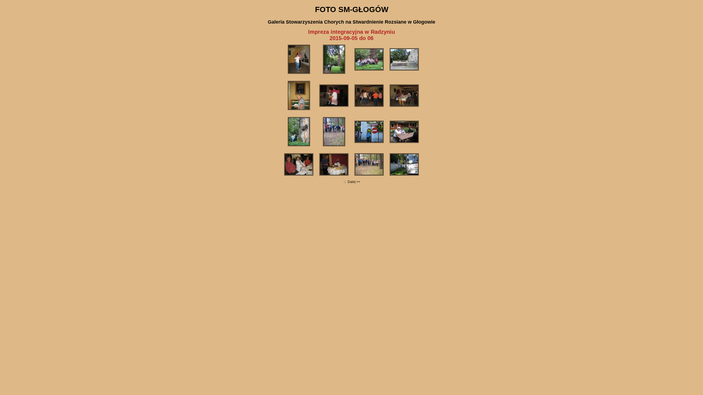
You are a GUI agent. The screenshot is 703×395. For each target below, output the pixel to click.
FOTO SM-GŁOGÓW (351, 9)
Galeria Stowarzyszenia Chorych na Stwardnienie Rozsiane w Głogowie (351, 22)
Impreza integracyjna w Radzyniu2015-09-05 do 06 (351, 35)
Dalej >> (353, 182)
